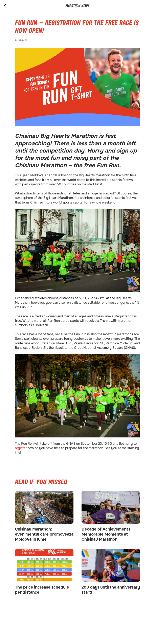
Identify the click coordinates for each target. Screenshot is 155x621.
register (21, 448)
